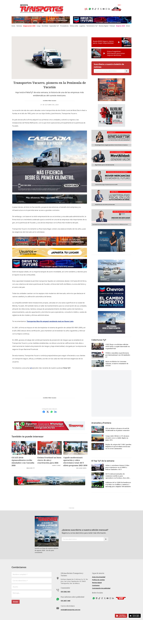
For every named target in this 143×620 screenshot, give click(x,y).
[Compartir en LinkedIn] (55, 412)
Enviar (15, 602)
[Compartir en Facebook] (44, 412)
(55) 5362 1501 (65, 592)
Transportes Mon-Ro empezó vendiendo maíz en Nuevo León (50, 321)
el (31, 368)
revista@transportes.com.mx (70, 610)
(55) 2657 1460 (65, 601)
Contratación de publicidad (101, 588)
